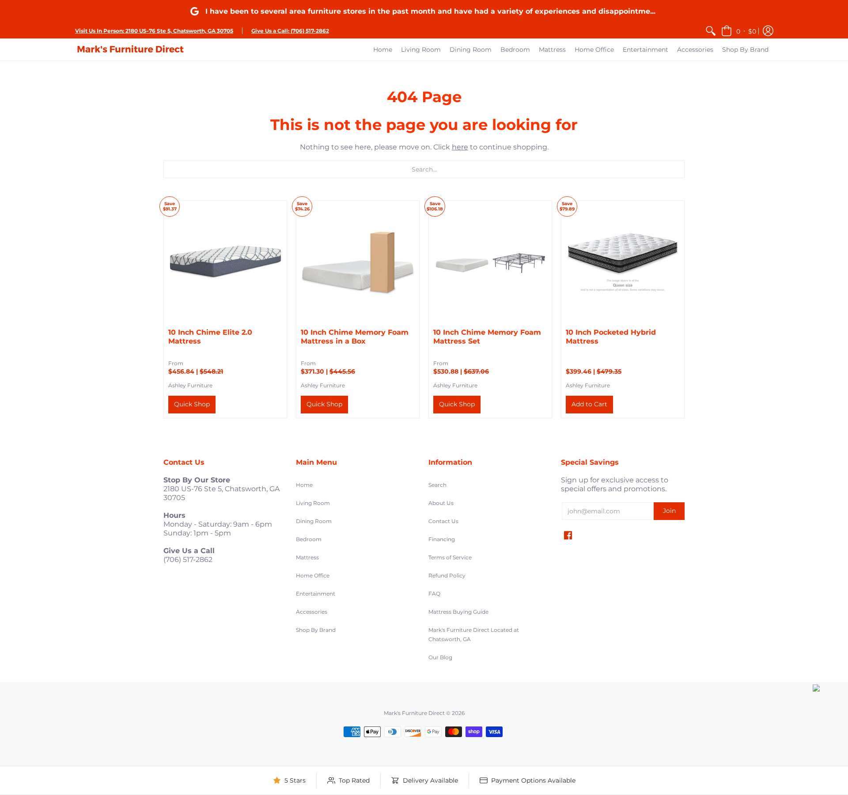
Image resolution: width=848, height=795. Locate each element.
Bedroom (309, 539)
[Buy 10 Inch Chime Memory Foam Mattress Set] (490, 262)
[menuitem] (711, 30)
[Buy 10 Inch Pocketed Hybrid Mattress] (623, 262)
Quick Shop (192, 404)
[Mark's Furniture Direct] (130, 49)
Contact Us (443, 521)
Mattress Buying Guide (458, 611)
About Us (441, 503)
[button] (739, 30)
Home (304, 485)
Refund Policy (447, 575)
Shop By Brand (316, 630)
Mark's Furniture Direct (414, 713)
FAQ (434, 593)
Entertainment (315, 593)
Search (437, 485)
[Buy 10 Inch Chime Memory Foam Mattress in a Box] (358, 262)
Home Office (312, 575)
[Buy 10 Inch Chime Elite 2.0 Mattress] (225, 262)
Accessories (311, 611)
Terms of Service (450, 557)
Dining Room (314, 521)
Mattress (307, 557)
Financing (441, 539)
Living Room (313, 503)
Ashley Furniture (190, 385)
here (460, 147)
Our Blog (440, 657)
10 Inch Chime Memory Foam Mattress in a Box (355, 336)
